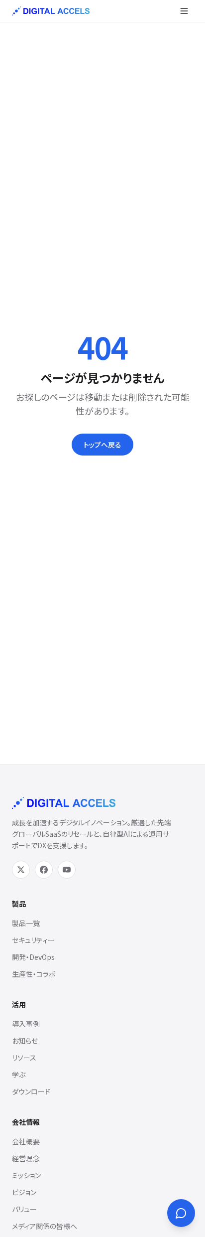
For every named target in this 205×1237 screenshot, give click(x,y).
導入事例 (26, 1024)
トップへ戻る (102, 445)
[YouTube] (67, 870)
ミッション (26, 1175)
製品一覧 (26, 923)
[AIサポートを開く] (181, 1213)
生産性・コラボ (34, 974)
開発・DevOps (33, 957)
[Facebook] (44, 870)
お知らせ (25, 1041)
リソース (24, 1058)
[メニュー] (184, 11)
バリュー (24, 1209)
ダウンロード (31, 1091)
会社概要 (26, 1141)
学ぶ (18, 1075)
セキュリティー (33, 940)
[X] (21, 870)
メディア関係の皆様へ (44, 1226)
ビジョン (24, 1192)
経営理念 (26, 1158)
